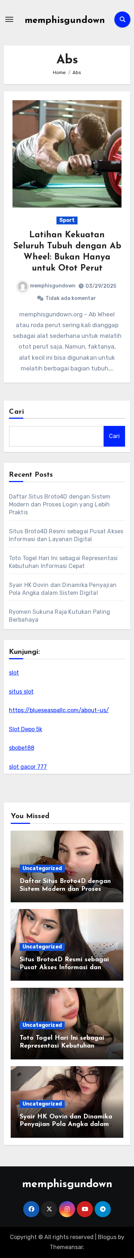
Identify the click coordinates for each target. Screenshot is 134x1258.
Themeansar (66, 1247)
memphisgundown (65, 20)
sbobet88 (21, 747)
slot (14, 672)
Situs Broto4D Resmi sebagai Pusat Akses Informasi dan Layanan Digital (64, 967)
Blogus (107, 1237)
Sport (67, 220)
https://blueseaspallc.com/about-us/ (59, 710)
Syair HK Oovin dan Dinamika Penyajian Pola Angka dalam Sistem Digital (66, 1125)
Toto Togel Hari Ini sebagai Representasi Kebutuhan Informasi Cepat (62, 1046)
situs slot (21, 691)
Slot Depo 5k (25, 729)
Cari (16, 412)
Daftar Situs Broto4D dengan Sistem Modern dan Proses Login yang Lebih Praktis (60, 504)
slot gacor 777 (28, 766)
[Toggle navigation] (9, 19)
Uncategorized (42, 868)
